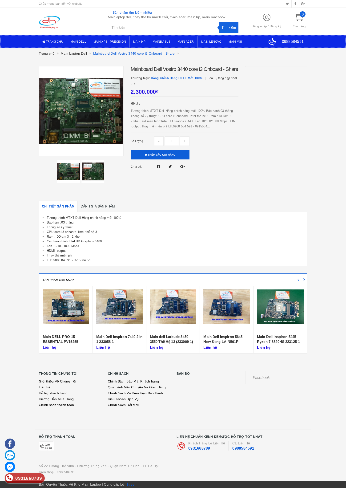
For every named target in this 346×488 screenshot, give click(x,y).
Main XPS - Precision (109, 41)
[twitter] (287, 4)
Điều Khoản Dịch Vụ (123, 399)
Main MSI (235, 41)
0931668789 (199, 448)
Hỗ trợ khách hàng (53, 393)
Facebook (261, 378)
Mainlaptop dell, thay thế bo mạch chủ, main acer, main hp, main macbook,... (169, 17)
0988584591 (243, 448)
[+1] (182, 166)
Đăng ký (276, 26)
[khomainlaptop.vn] (70, 21)
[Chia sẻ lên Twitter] (171, 166)
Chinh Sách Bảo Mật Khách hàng (133, 381)
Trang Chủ (54, 41)
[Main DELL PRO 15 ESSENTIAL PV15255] (66, 310)
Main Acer (186, 41)
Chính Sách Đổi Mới (123, 405)
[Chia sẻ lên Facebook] (159, 166)
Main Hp (139, 41)
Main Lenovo (211, 41)
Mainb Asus (162, 41)
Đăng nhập (259, 26)
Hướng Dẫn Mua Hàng (56, 399)
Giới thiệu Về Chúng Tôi (57, 381)
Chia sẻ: (136, 166)
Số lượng (137, 141)
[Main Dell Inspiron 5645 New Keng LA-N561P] (226, 310)
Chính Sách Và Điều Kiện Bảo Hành (135, 393)
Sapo (130, 484)
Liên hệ (44, 387)
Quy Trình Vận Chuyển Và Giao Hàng (137, 387)
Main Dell (78, 41)
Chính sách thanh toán (56, 405)
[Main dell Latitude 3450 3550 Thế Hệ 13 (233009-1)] (173, 310)
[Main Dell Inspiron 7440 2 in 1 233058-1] (119, 310)
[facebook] (295, 4)
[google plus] (303, 4)
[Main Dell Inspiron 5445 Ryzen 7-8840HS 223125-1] (280, 310)
